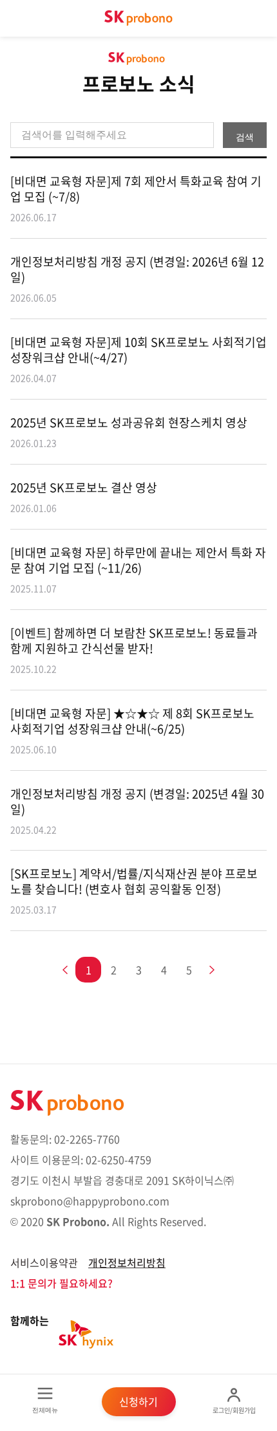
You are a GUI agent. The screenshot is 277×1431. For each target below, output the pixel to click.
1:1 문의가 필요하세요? (61, 1283)
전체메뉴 (45, 1410)
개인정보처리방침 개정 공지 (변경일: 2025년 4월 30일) (137, 810)
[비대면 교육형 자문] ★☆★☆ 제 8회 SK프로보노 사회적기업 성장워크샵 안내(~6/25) (132, 730)
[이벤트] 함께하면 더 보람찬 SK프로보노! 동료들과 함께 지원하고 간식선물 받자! (134, 649)
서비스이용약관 (44, 1262)
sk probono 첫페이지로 (138, 18)
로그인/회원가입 (234, 1410)
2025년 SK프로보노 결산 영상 (83, 496)
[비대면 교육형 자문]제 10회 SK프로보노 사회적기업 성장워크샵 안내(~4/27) (138, 359)
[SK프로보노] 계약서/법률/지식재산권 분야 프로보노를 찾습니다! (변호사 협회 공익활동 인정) (134, 890)
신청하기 (138, 1401)
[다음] (209, 971)
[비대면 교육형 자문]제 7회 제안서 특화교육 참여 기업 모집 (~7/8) (136, 198)
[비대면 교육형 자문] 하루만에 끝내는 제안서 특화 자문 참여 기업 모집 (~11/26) (138, 569)
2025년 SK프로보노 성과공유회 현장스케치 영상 (128, 431)
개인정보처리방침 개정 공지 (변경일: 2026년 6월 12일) (137, 278)
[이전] (67, 971)
